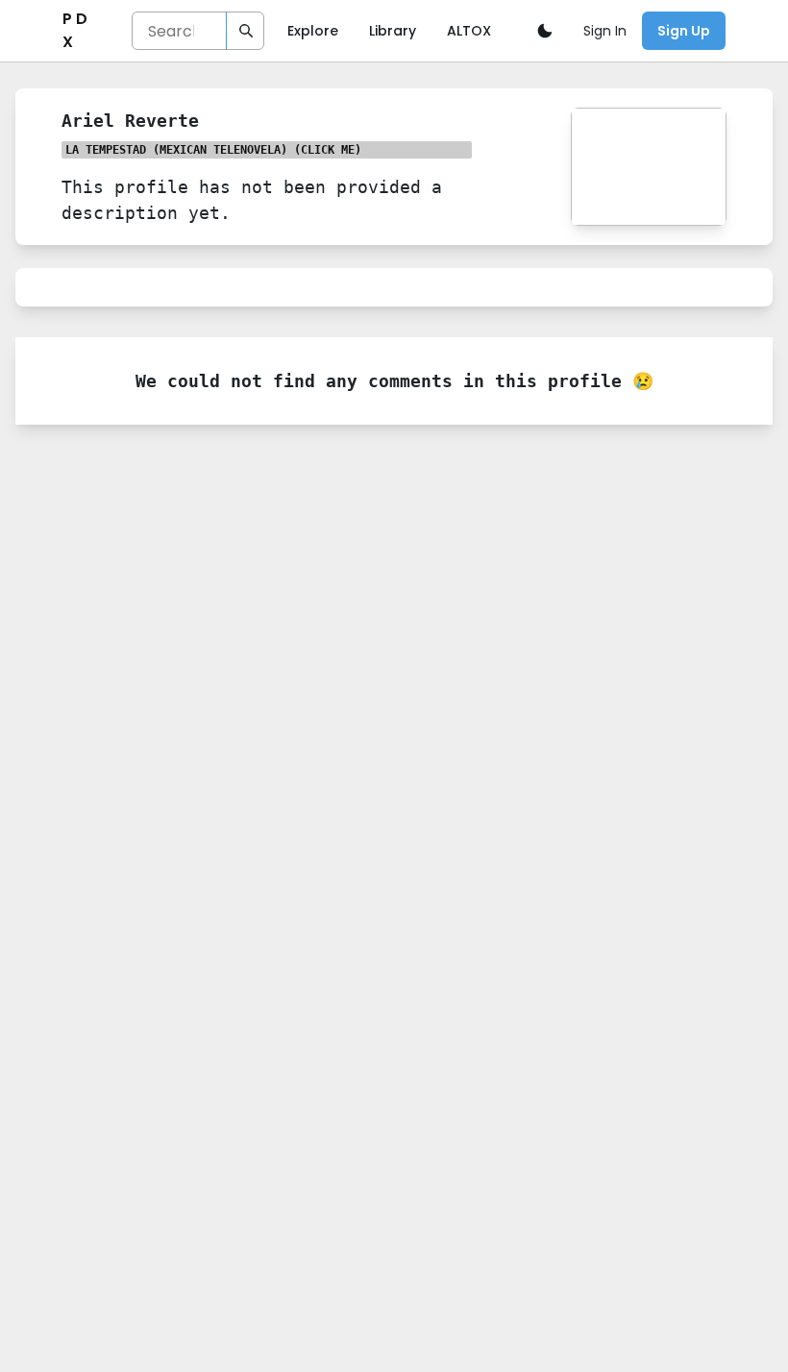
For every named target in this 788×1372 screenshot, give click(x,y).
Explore (312, 30)
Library (392, 30)
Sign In (605, 30)
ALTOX (469, 30)
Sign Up (683, 30)
